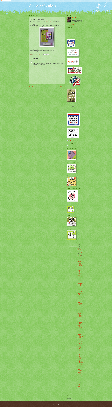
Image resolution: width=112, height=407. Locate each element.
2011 (78, 248)
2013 (78, 244)
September (80, 257)
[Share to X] (45, 54)
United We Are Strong (80, 294)
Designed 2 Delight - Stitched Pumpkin (80, 315)
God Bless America (79, 308)
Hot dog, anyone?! (80, 370)
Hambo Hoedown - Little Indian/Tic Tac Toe (80, 356)
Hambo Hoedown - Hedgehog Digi (80, 331)
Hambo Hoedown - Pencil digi (80, 276)
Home (47, 86)
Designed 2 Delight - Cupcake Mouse (80, 352)
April (79, 386)
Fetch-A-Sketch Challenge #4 (80, 327)
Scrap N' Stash (80, 320)
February (79, 389)
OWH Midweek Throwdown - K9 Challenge (80, 362)
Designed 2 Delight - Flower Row (80, 290)
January (79, 391)
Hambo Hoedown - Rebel (80, 377)
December (79, 249)
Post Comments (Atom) (37, 89)
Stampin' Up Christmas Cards (80, 366)
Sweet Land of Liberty (80, 323)
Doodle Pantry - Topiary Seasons (80, 284)
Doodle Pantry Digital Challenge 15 (80, 341)
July (79, 381)
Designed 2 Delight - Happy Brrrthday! (80, 374)
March (79, 388)
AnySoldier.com (33, 22)
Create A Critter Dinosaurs (80, 310)
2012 (78, 246)
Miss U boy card (79, 319)
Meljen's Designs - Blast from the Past (80, 280)
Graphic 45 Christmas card (80, 299)
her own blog (35, 26)
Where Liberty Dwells (80, 288)
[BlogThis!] (44, 54)
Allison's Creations (42, 5)
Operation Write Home (49, 21)
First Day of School (80, 297)
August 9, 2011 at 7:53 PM (40, 61)
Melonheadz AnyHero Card (80, 347)
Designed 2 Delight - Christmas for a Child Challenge (80, 263)
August (79, 259)
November (80, 252)
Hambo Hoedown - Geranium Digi (80, 304)
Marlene (34, 61)
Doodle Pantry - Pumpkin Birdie (80, 267)
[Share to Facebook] (46, 54)
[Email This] (43, 54)
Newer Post (31, 86)
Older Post (62, 86)
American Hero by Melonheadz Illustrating (80, 336)
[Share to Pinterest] (48, 54)
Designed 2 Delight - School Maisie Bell (80, 272)
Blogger (61, 404)
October (79, 255)
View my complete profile (71, 24)
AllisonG (74, 17)
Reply (34, 66)
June (79, 382)
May (79, 384)
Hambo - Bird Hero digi (80, 344)
